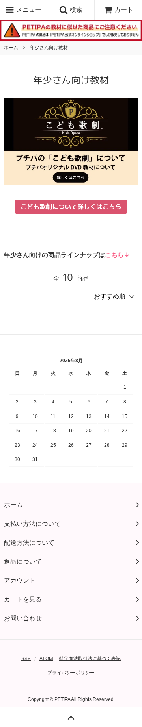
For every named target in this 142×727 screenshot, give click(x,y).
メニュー (27, 9)
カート (123, 9)
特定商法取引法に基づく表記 (90, 658)
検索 (75, 9)
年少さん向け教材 (49, 47)
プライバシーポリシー (71, 672)
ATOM (46, 658)
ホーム (11, 47)
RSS (26, 658)
